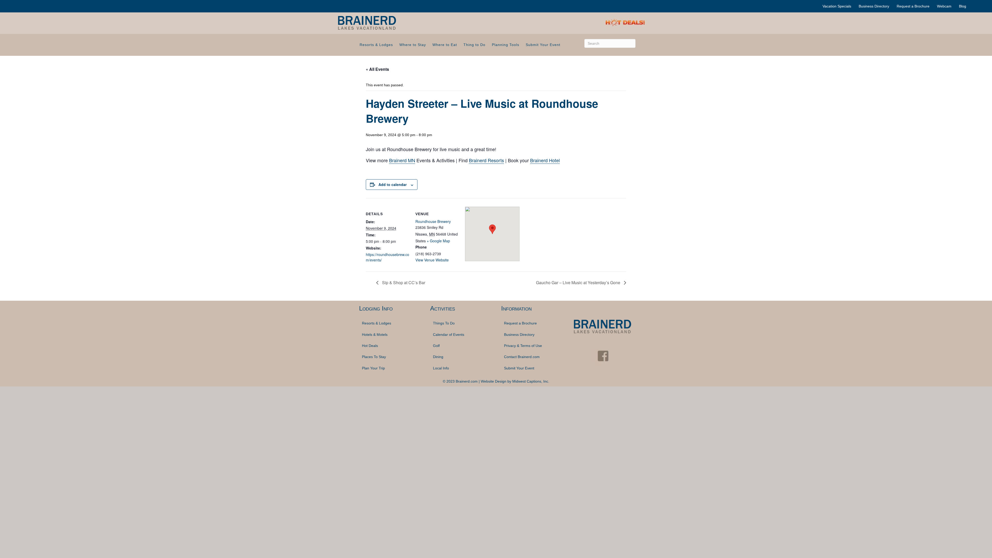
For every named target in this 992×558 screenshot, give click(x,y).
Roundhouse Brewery (433, 221)
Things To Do (444, 323)
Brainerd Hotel (545, 160)
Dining (438, 357)
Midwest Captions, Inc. (530, 381)
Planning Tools (505, 45)
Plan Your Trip (373, 368)
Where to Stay (412, 45)
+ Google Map (438, 240)
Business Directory (874, 6)
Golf (436, 346)
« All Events (377, 69)
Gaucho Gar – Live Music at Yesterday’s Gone (578, 282)
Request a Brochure (913, 6)
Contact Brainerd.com (522, 357)
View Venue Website (432, 259)
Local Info (441, 368)
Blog (962, 6)
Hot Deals (370, 346)
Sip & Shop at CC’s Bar (403, 282)
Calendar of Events (448, 334)
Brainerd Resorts (486, 160)
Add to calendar (392, 184)
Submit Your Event (543, 45)
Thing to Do (474, 45)
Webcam (944, 6)
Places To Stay (374, 357)
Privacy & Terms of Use (523, 346)
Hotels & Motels (375, 334)
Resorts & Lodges (376, 45)
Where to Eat (444, 45)
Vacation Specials (837, 6)
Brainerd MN (402, 160)
